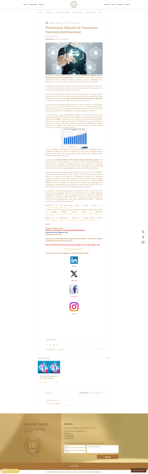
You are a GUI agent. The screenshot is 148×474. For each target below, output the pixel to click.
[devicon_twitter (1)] (143, 231)
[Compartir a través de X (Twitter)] (50, 344)
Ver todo (108, 358)
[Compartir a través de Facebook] (46, 344)
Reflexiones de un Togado (63, 12)
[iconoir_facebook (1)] (143, 237)
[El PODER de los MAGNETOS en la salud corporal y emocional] (49, 367)
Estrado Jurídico (49, 12)
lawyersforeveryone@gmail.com (76, 431)
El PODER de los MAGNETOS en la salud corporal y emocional (48, 377)
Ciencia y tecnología (51, 339)
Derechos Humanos (78, 12)
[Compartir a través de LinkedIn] (53, 344)
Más (100, 12)
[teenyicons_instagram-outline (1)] (143, 242)
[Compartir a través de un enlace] (57, 344)
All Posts (40, 12)
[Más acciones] (102, 23)
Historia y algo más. (91, 12)
